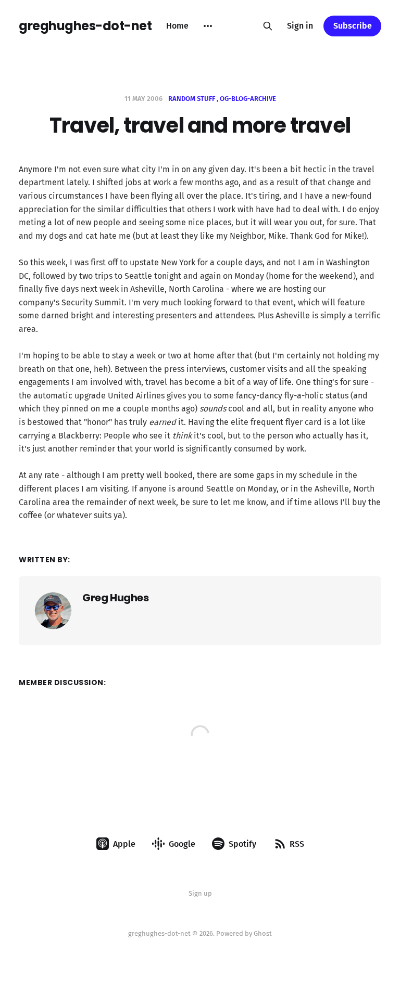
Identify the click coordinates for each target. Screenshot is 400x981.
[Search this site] (268, 26)
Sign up (200, 893)
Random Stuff (191, 98)
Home (177, 26)
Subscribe (352, 26)
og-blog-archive (248, 98)
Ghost (263, 933)
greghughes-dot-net (85, 26)
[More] (208, 26)
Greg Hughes (115, 597)
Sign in (300, 26)
